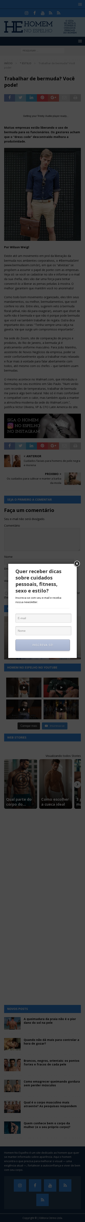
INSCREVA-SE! (42, 645)
